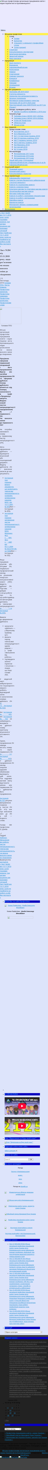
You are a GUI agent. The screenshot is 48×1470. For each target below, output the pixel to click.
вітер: (20, 1183)
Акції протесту (15, 63)
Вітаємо (12, 87)
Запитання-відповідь (17, 54)
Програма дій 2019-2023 (19, 92)
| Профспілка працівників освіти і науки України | (25, 1433)
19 (10, 1413)
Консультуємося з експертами (21, 52)
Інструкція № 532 (6, 717)
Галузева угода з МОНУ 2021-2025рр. (29, 116)
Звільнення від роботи (4, 841)
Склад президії (20, 47)
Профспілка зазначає (4, 290)
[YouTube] (14, 1457)
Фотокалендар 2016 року (24, 156)
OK (31, 1159)
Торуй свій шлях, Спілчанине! (21, 160)
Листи (6, 285)
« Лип (7, 1421)
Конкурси (13, 78)
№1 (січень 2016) (20, 149)
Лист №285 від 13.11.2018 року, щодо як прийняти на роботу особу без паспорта (6, 239)
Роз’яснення (14, 69)
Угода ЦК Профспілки (22, 120)
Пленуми (12, 83)
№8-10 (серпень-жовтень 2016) (26, 138)
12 (10, 1410)
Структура (13, 49)
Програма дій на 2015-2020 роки (22, 103)
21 (14, 1413)
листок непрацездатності (7, 845)
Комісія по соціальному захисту (22, 185)
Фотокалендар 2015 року (24, 158)
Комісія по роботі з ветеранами (22, 198)
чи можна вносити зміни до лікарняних (6, 855)
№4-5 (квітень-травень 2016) (25, 142)
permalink (4, 862)
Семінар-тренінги (16, 76)
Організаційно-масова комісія (21, 191)
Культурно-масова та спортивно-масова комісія (28, 189)
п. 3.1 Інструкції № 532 (6, 756)
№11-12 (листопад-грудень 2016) (27, 136)
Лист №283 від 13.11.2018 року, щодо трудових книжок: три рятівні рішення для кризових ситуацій (5, 222)
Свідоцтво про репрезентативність (23, 96)
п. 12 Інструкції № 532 (6, 705)
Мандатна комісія (16, 202)
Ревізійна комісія (16, 200)
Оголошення (14, 85)
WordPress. (24, 1455)
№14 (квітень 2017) (21, 131)
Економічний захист (17, 171)
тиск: (20, 1179)
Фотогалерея (10, 209)
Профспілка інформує (4, 295)
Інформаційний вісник (18, 67)
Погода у (20, 1172)
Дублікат (3, 838)
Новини (12, 72)
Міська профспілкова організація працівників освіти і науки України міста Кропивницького (23, 1451)
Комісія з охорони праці (19, 187)
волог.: (20, 1175)
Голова (16, 38)
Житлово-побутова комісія (19, 193)
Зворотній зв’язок (16, 56)
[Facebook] (5, 1457)
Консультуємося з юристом (20, 173)
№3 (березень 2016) (22, 145)
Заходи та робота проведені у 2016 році (30, 111)
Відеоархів (13, 65)
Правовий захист (16, 169)
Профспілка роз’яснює (4, 299)
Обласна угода (20, 123)
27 (12, 1416)
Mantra (45, 1453)
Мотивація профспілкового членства (24, 100)
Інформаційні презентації (19, 178)
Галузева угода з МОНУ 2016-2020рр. (29, 118)
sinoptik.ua (24, 1186)
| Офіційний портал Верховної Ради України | (23, 1435)
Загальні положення (17, 98)
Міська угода (19, 125)
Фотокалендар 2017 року (24, 154)
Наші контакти (15, 58)
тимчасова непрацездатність (7, 850)
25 (8, 1416)
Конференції (14, 80)
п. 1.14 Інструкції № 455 (6, 610)
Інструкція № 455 (6, 713)
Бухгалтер (18, 41)
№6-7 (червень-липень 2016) (25, 140)
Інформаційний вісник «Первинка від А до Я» (27, 162)
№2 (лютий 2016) (20, 147)
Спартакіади (14, 74)
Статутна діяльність (17, 94)
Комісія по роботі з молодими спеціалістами (27, 196)
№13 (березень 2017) (22, 134)
